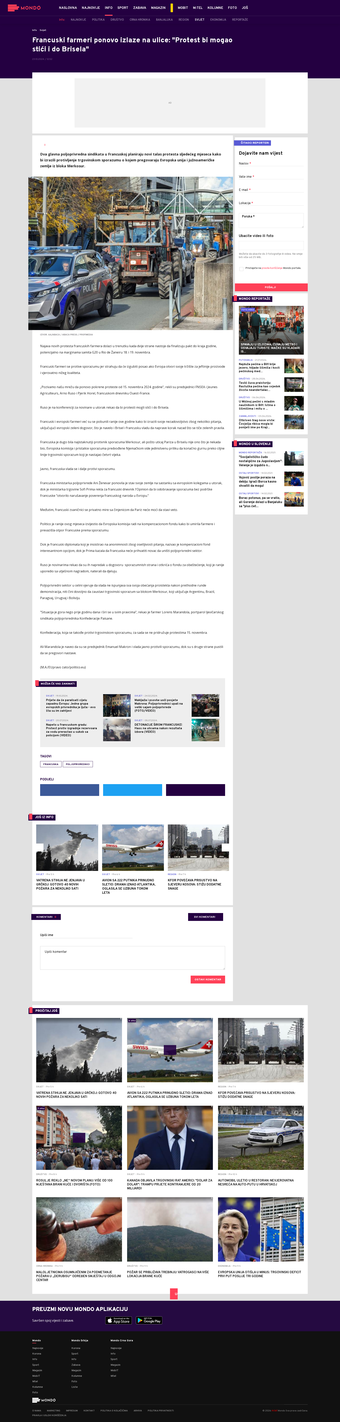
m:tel (274, 1410)
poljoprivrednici (78, 764)
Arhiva (138, 1410)
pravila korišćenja (272, 268)
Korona (36, 1353)
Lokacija (246, 203)
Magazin (37, 1370)
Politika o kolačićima (114, 1410)
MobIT (36, 1376)
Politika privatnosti (161, 1410)
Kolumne (37, 1387)
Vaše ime (246, 177)
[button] (39, 847)
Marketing (53, 1410)
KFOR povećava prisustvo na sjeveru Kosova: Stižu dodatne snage (194, 885)
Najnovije (37, 1348)
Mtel (35, 1381)
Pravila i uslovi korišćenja (49, 1415)
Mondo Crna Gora (122, 1340)
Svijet (43, 30)
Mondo (36, 1340)
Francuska (50, 764)
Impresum (72, 1410)
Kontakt (89, 1410)
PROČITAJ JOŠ (46, 1011)
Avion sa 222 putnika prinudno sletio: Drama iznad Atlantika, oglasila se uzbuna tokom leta (129, 887)
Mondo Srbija (79, 1340)
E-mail (245, 190)
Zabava (75, 1365)
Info (34, 30)
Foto (35, 1392)
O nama (36, 1410)
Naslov (245, 163)
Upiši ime (46, 935)
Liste (74, 1387)
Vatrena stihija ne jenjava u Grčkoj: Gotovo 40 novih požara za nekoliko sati (60, 885)
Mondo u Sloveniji (255, 444)
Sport (35, 1365)
